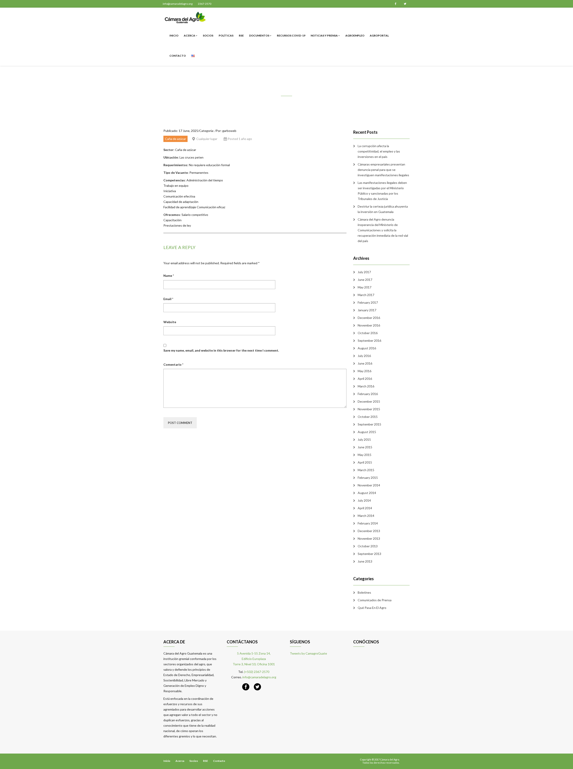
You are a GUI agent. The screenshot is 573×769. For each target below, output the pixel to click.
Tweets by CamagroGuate (308, 653)
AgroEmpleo (354, 35)
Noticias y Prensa (324, 35)
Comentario (173, 364)
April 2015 (365, 462)
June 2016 (365, 363)
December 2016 (369, 318)
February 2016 (368, 394)
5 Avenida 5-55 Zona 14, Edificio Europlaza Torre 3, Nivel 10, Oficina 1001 (254, 658)
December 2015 (369, 401)
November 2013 (369, 538)
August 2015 (367, 432)
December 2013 (369, 531)
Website (169, 322)
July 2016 (364, 356)
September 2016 (369, 340)
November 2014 (369, 485)
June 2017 (365, 279)
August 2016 (367, 348)
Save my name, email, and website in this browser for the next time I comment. (221, 350)
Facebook (395, 4)
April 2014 (365, 508)
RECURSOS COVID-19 (291, 35)
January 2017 (367, 310)
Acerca (190, 35)
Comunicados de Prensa (374, 600)
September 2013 (369, 554)
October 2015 (368, 417)
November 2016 (369, 325)
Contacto (177, 55)
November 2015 (369, 409)
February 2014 (368, 523)
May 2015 (364, 455)
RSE (241, 35)
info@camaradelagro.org (177, 3)
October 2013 (368, 546)
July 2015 (364, 439)
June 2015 (365, 447)
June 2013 (365, 561)
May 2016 (364, 371)
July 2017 (364, 272)
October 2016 (368, 333)
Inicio (173, 35)
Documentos (259, 35)
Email (168, 299)
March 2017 (366, 295)
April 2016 (365, 378)
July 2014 (364, 500)
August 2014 (367, 493)
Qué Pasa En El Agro (372, 608)
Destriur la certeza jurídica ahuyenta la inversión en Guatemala (383, 209)
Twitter (405, 4)
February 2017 (368, 302)
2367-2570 (204, 3)
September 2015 (369, 424)
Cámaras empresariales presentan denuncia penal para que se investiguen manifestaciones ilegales (383, 169)
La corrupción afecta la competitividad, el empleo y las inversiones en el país (379, 151)
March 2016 (366, 386)
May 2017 (364, 287)
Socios (208, 35)
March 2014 (366, 516)
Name (168, 275)
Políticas (226, 35)
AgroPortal (379, 35)
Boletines (364, 592)
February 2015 (368, 477)
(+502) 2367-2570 (256, 672)
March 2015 (366, 470)
